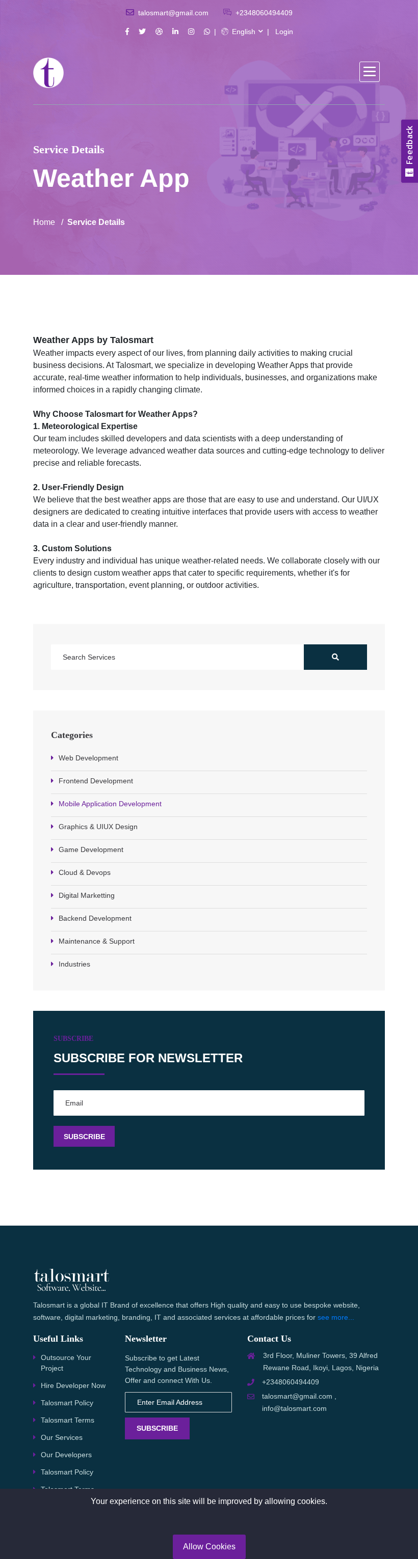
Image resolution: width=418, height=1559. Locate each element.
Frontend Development (96, 781)
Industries (74, 964)
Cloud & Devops (85, 872)
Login (284, 31)
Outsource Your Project (66, 1362)
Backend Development (95, 918)
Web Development (88, 758)
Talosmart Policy (67, 1403)
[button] (369, 72)
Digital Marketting (87, 895)
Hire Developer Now (73, 1385)
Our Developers (66, 1455)
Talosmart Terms (67, 1420)
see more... (336, 1317)
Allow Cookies (209, 1546)
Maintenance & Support (97, 941)
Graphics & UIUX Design (98, 827)
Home (44, 222)
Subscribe (157, 1428)
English (242, 31)
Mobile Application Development (110, 804)
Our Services (62, 1437)
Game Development (91, 849)
